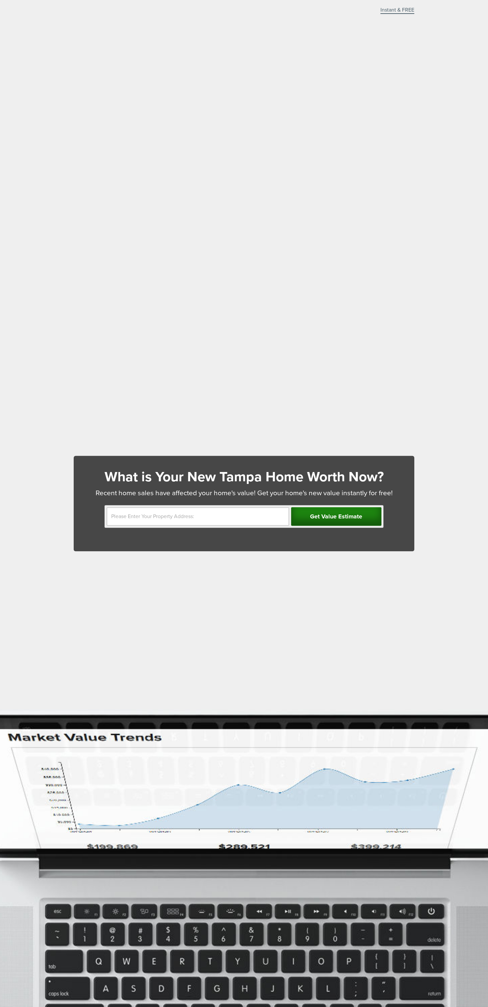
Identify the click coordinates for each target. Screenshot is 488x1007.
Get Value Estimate (336, 516)
